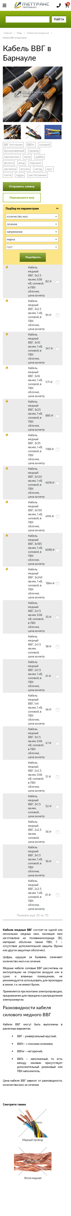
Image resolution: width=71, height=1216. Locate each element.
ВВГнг (30, 144)
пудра (20, 175)
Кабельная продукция (38, 33)
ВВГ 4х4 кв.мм (13, 144)
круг (50, 169)
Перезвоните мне (21, 197)
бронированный (14, 150)
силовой (44, 144)
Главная (8, 33)
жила (27, 156)
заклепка (10, 169)
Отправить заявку (22, 186)
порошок (35, 163)
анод (21, 163)
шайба (39, 156)
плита (7, 175)
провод (34, 150)
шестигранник (37, 175)
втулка (25, 169)
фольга (9, 163)
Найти (59, 19)
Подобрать (33, 257)
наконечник (11, 156)
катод (38, 169)
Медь (19, 33)
